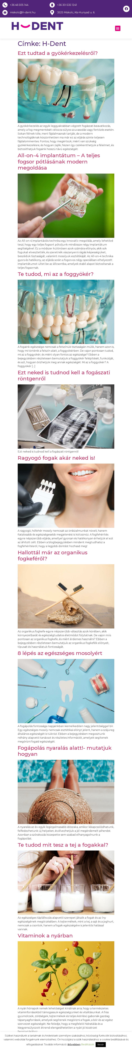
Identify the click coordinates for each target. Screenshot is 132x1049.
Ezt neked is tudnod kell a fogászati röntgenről (64, 375)
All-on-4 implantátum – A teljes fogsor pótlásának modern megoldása (59, 161)
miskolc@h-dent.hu (23, 12)
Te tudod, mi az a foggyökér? (56, 274)
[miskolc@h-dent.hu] (5, 12)
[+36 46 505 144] (5, 5)
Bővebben (74, 1044)
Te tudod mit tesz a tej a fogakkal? (63, 845)
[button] (117, 28)
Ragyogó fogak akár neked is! (56, 458)
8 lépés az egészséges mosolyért (60, 653)
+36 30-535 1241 (67, 4)
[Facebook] (126, 9)
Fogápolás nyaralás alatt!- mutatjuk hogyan (65, 751)
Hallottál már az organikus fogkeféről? (52, 555)
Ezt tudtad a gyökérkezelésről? (58, 53)
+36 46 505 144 (19, 4)
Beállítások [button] (87, 1044)
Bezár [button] (101, 1044)
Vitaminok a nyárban (45, 935)
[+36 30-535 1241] (52, 5)
